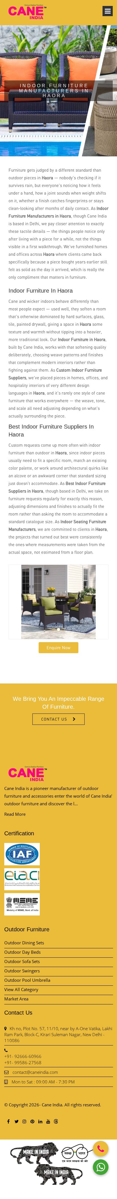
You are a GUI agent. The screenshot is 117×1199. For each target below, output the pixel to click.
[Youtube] (48, 1121)
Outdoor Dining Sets (24, 942)
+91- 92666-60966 (22, 1056)
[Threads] (56, 1121)
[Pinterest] (32, 1121)
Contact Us (54, 719)
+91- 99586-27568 (22, 1062)
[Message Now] (100, 1167)
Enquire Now (58, 647)
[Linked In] (40, 1121)
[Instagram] (24, 1121)
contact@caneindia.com (35, 1072)
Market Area (16, 999)
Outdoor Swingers (22, 971)
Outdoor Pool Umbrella (27, 980)
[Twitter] (16, 1121)
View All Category (21, 989)
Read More (15, 814)
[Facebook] (8, 1121)
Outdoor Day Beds (22, 952)
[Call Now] (100, 1149)
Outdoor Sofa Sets (22, 961)
